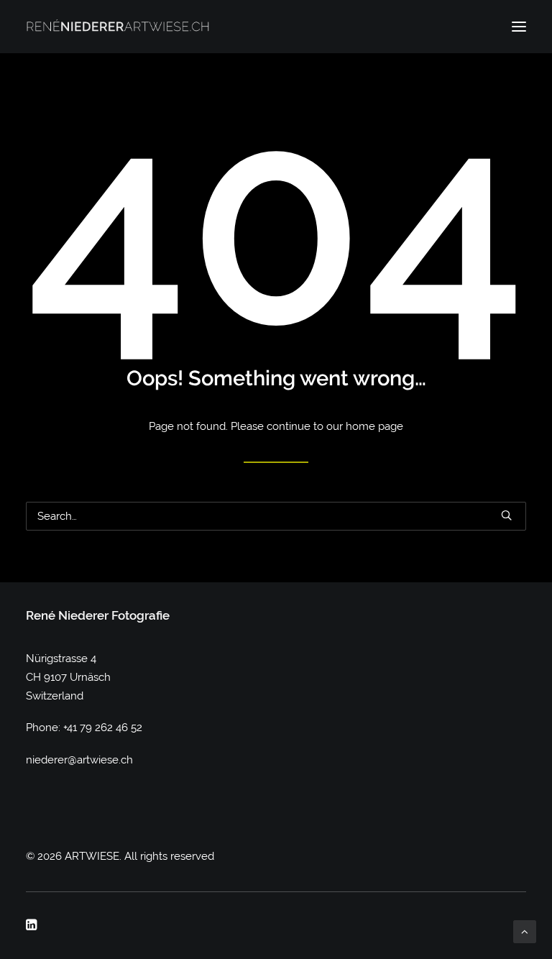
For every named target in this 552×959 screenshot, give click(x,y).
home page (374, 426)
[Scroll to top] (524, 930)
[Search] (276, 516)
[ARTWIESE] (118, 26)
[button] (519, 26)
